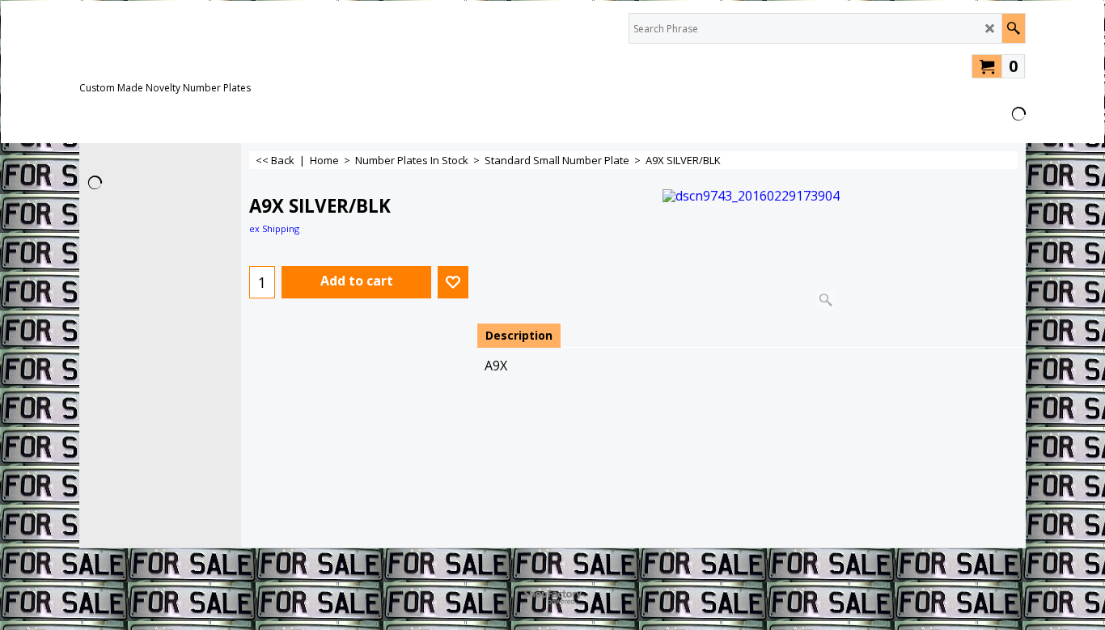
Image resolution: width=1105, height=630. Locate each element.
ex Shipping (274, 228)
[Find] (1013, 28)
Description (518, 335)
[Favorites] (453, 282)
